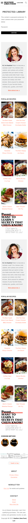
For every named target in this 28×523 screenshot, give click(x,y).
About (14, 499)
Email (14, 502)
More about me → (14, 90)
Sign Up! (6, 488)
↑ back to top (14, 463)
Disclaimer (14, 477)
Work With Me (14, 504)
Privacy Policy (14, 475)
